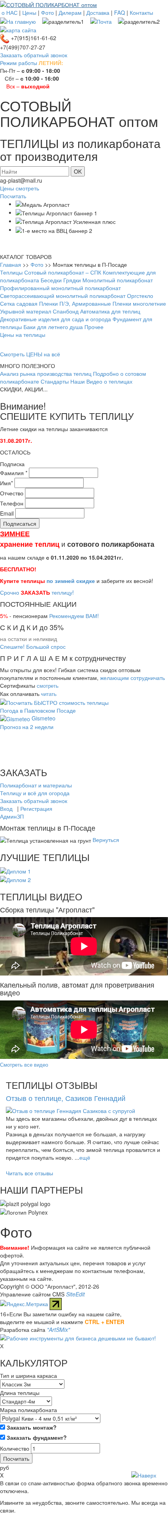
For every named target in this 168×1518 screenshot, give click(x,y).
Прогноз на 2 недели (27, 727)
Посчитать (13, 196)
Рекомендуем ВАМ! (74, 616)
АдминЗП (12, 816)
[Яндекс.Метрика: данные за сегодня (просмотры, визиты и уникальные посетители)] (24, 1304)
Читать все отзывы (29, 1173)
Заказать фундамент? (36, 1437)
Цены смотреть (19, 188)
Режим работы (18, 63)
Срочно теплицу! (37, 592)
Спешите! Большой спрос (33, 646)
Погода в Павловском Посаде (38, 710)
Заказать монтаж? (31, 1427)
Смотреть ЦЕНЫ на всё (30, 354)
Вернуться (106, 840)
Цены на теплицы (22, 334)
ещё (84, 1157)
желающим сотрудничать (132, 678)
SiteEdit (75, 1294)
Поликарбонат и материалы (36, 785)
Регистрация (36, 808)
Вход (6, 808)
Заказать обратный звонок (33, 55)
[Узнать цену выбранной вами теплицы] (54, 701)
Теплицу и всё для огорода (35, 793)
